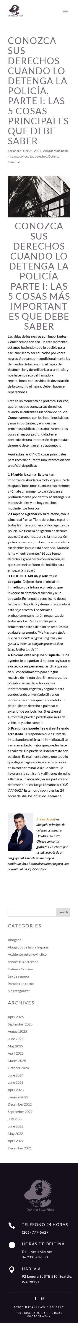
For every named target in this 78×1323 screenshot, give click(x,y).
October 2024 (18, 1068)
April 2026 (16, 1017)
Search (63, 912)
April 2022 (16, 1141)
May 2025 (15, 1046)
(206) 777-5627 (35, 1232)
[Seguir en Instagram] (43, 1299)
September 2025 (20, 1024)
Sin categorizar (19, 991)
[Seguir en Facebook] (35, 1299)
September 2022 (20, 1111)
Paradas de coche (21, 983)
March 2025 (17, 1060)
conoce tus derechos (33, 156)
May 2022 (15, 1133)
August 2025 (17, 1031)
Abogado (14, 940)
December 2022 (20, 1104)
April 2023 (16, 1090)
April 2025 (16, 1053)
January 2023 (18, 1097)
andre (17, 151)
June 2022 (15, 1126)
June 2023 (15, 1082)
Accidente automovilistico (27, 954)
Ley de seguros (19, 976)
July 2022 (15, 1119)
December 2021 (20, 1148)
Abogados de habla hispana (28, 947)
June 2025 (15, 1039)
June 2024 (15, 1075)
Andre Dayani (46, 819)
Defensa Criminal (21, 969)
